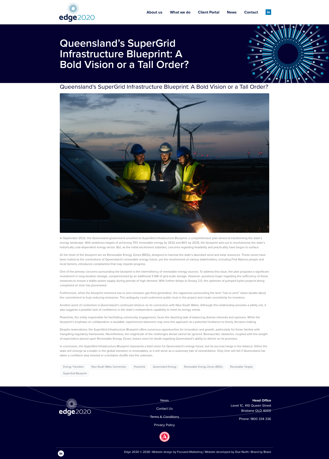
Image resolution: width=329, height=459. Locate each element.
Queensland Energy (164, 367)
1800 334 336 (260, 418)
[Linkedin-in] (268, 12)
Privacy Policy (164, 424)
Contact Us (164, 408)
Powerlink (139, 367)
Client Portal (208, 12)
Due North (242, 452)
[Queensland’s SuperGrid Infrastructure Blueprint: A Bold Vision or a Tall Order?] (164, 163)
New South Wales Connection (108, 367)
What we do (180, 12)
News (232, 12)
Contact (251, 12)
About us (154, 12)
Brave (267, 452)
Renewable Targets (241, 367)
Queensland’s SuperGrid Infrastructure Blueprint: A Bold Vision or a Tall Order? (164, 86)
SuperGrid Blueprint (75, 373)
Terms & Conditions (164, 416)
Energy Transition (73, 367)
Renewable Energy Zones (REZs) (203, 367)
